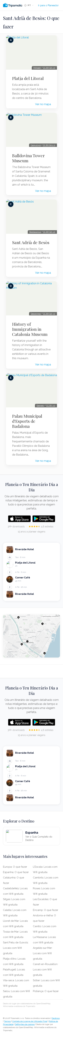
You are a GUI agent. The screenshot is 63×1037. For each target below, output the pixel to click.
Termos (7, 1021)
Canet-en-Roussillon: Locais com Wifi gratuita (45, 969)
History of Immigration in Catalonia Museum (30, 329)
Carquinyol (36, 145)
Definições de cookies (25, 1024)
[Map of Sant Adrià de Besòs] (31, 636)
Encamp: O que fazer (45, 910)
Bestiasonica (35, 232)
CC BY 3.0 (50, 405)
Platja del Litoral (28, 78)
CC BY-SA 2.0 (49, 145)
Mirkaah (37, 68)
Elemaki (40, 405)
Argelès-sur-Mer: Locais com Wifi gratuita (42, 953)
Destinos (56, 1018)
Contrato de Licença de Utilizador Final (29, 1021)
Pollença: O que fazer (46, 991)
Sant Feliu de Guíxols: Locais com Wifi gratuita (15, 948)
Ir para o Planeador (48, 5)
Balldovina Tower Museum (28, 158)
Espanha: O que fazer (16, 872)
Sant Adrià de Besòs (30, 242)
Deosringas (36, 314)
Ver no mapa (43, 104)
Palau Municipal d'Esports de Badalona (27, 421)
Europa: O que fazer (15, 866)
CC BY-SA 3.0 (49, 68)
